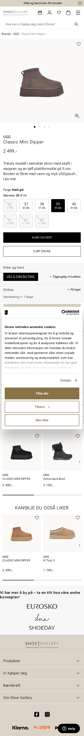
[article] (21, 457)
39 (58, 205)
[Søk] (76, 24)
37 (26, 205)
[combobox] (39, 24)
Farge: (13, 189)
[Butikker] (40, 13)
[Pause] (80, 3)
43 (42, 221)
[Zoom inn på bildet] (77, 116)
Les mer (9, 179)
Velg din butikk (21, 277)
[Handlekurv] (68, 13)
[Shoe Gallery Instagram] (47, 714)
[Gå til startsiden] (15, 12)
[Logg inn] (49, 13)
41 (10, 221)
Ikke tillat (42, 420)
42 (26, 221)
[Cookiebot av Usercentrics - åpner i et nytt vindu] (61, 312)
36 (10, 205)
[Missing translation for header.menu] (78, 13)
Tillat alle (42, 393)
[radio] (10, 205)
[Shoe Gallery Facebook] (37, 714)
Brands (6, 33)
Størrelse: (9, 195)
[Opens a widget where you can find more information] (68, 729)
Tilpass (40, 406)
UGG (16, 33)
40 (74, 205)
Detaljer (66, 380)
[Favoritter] (59, 13)
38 (42, 205)
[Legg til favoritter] (78, 44)
